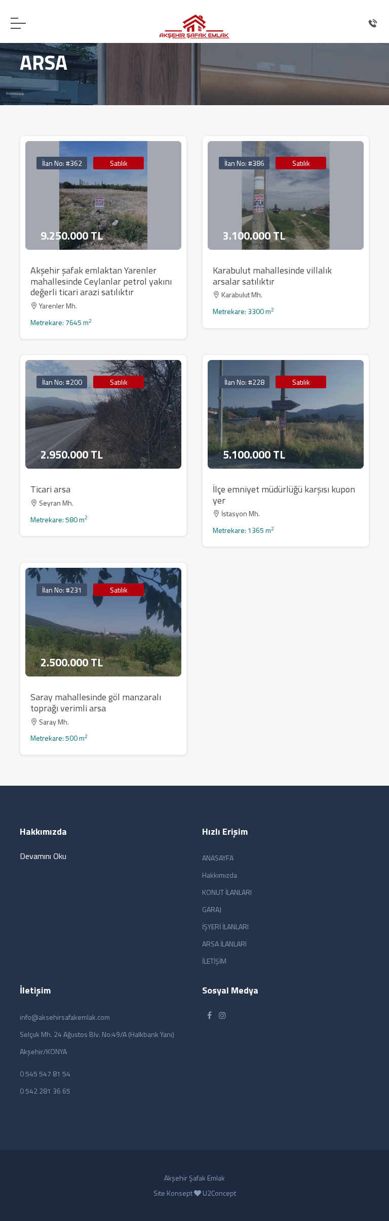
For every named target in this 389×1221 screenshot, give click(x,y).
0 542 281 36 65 (45, 1091)
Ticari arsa (50, 489)
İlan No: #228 (244, 382)
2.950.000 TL (72, 454)
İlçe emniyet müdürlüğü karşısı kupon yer (284, 494)
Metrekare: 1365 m (243, 530)
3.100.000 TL (254, 235)
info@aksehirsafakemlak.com (65, 1017)
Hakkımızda (219, 875)
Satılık (119, 163)
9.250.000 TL (72, 235)
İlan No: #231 (62, 589)
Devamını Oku (43, 856)
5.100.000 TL (254, 454)
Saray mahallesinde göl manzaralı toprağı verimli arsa (95, 702)
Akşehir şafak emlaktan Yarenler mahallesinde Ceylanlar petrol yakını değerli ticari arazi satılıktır (101, 281)
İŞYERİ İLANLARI (225, 926)
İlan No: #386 (244, 163)
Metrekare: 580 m (59, 519)
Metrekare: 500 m (59, 738)
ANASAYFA (218, 857)
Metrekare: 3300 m (243, 311)
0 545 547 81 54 (45, 1073)
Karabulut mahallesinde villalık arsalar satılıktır (272, 275)
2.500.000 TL (72, 662)
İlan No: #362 (62, 163)
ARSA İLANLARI (224, 943)
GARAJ (211, 909)
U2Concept (219, 1193)
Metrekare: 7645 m (61, 322)
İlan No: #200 (62, 382)
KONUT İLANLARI (227, 892)
